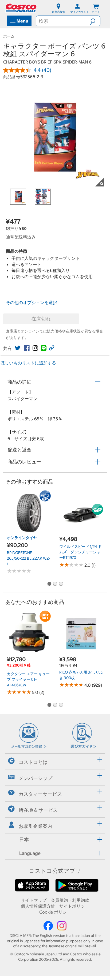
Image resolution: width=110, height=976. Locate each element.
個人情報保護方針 (38, 906)
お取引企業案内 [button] (35, 826)
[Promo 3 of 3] (61, 584)
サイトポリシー (74, 906)
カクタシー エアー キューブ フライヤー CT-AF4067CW (28, 679)
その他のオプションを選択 (31, 302)
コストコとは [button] (33, 762)
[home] (21, 8)
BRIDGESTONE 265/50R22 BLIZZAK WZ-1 (28, 558)
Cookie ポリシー (55, 912)
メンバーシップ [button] (35, 778)
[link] (17, 348)
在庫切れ (41, 319)
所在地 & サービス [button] (38, 810)
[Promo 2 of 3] (55, 584)
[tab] (55, 760)
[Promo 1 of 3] (49, 584)
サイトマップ (33, 900)
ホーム (8, 36)
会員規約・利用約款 (70, 900)
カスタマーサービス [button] (40, 794)
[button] (95, 21)
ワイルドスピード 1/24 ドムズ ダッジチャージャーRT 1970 (80, 552)
